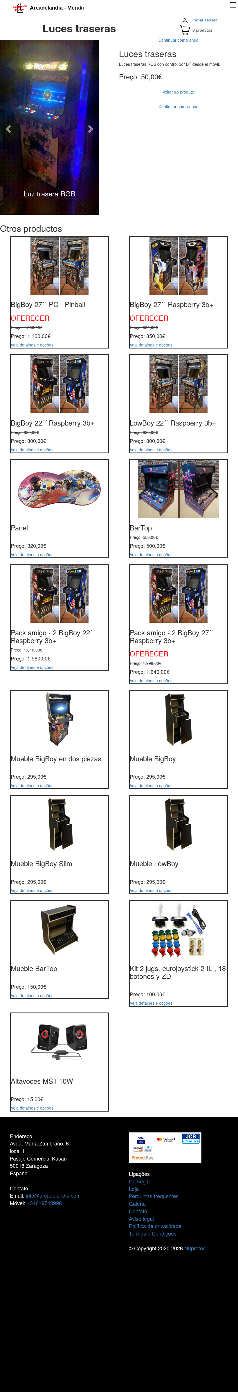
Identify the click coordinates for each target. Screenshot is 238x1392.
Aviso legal (141, 1218)
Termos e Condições (152, 1233)
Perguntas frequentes (153, 1196)
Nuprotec (194, 1248)
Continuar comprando (178, 40)
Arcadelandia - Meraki (55, 8)
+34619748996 (44, 1203)
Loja (134, 1188)
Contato (138, 1211)
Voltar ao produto (178, 92)
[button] (7, 127)
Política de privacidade (155, 1225)
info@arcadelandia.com (53, 1195)
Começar (139, 1181)
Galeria (137, 1203)
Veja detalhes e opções (32, 345)
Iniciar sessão (205, 20)
